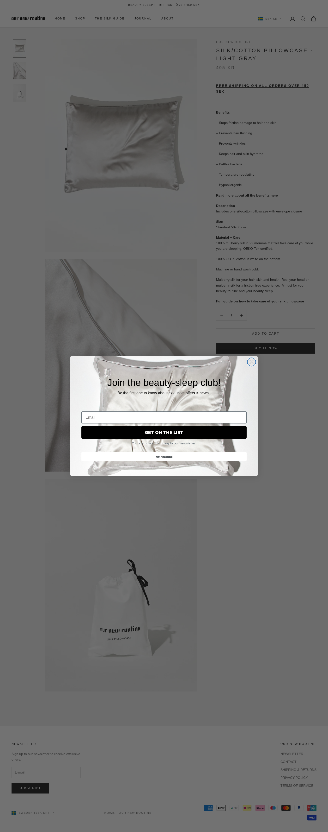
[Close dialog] (251, 362)
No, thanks (164, 456)
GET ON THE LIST (164, 432)
